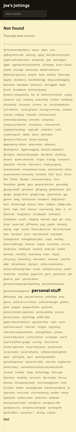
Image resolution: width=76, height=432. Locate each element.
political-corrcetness (25, 302)
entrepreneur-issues (34, 169)
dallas (26, 134)
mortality (21, 254)
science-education (14, 337)
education (9, 164)
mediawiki (24, 249)
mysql (55, 254)
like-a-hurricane (62, 229)
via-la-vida (23, 392)
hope (15, 209)
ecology (51, 159)
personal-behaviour (53, 284)
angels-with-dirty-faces (17, 59)
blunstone (9, 84)
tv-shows (9, 387)
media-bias (10, 249)
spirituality (18, 357)
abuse (35, 50)
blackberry (20, 79)
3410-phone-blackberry (17, 50)
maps (49, 239)
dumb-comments (24, 159)
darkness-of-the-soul (15, 139)
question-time (40, 322)
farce (59, 174)
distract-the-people (28, 154)
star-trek (50, 361)
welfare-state (25, 397)
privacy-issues (12, 317)
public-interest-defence (17, 322)
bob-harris (36, 84)
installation (10, 219)
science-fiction (35, 337)
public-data (43, 317)
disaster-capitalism (52, 149)
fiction (67, 174)
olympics (33, 264)
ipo (61, 219)
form (56, 179)
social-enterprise (35, 347)
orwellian (23, 274)
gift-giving (41, 189)
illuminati (9, 214)
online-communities (51, 264)
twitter (20, 387)
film (6, 179)
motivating (34, 254)
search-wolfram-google (17, 342)
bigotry (8, 79)
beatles (32, 74)
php (20, 296)
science (58, 332)
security (37, 342)
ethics (68, 169)
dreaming (60, 154)
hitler (41, 204)
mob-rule (50, 249)
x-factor (51, 412)
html (23, 209)
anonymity (38, 59)
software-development (54, 352)
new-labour (39, 259)
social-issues (55, 347)
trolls (64, 382)
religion (41, 327)
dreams (8, 159)
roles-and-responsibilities (18, 332)
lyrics (27, 234)
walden (55, 392)
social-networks (30, 352)
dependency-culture (15, 144)
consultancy (35, 124)
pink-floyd (51, 296)
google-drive (21, 194)
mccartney (53, 244)
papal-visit (37, 274)
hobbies (50, 204)
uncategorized (34, 387)
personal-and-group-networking (22, 284)
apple (7, 64)
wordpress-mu (12, 407)
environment (55, 169)
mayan (41, 244)
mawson (30, 244)
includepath (39, 214)
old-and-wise (18, 264)
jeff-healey (32, 224)
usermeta (9, 392)
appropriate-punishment (26, 64)
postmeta (47, 307)
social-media (11, 352)
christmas (24, 104)
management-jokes (32, 239)
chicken (54, 99)
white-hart (41, 397)
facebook (41, 174)
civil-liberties (11, 109)
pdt (70, 274)
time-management (48, 382)
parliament (59, 274)
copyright (33, 129)
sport (30, 357)
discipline (9, 154)
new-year (53, 259)
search (63, 337)
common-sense (47, 114)
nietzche (65, 259)
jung (42, 224)
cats (18, 99)
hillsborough (18, 204)
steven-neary (11, 367)
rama (62, 322)
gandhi (21, 184)
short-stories (51, 342)
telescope (57, 372)
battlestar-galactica (15, 74)
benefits (51, 74)
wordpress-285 (51, 402)
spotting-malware (45, 357)
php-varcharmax (34, 296)
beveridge (64, 74)
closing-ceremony (50, 109)
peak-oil (8, 279)
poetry (7, 302)
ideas (58, 209)
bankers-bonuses (49, 69)
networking (24, 259)
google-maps (37, 194)
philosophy (10, 296)
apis (48, 59)
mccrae (65, 244)
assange (18, 69)
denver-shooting (38, 139)
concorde (34, 119)
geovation (27, 189)
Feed (6, 419)
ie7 (70, 209)
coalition (67, 109)
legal (16, 229)
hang (17, 199)
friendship (9, 184)
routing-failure (43, 332)
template (22, 377)
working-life (55, 407)
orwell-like (10, 274)
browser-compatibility (16, 94)
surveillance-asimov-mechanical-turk (42, 367)
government (54, 194)
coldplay (19, 114)
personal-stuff (46, 290)
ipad (54, 219)
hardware (43, 199)
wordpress (34, 402)
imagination (24, 214)
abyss (44, 50)
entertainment (12, 169)
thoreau (8, 382)
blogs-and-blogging (58, 79)
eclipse (40, 159)
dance (35, 134)
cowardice (47, 129)
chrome (37, 104)
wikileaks (54, 397)
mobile (61, 249)
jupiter (51, 224)
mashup (58, 239)
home (7, 209)
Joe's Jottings (17, 5)
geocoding (62, 184)
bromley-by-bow (37, 89)
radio (54, 322)
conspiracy (48, 119)
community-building (15, 119)
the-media (49, 377)
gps (65, 194)
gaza (30, 184)
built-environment (51, 94)
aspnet (7, 69)
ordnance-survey (52, 269)
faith (51, 174)
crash (58, 129)
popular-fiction (31, 307)
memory (37, 249)
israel (7, 224)
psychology (28, 317)
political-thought (48, 302)
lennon (25, 229)
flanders (24, 179)
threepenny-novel (25, 382)
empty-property (52, 164)
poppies (16, 307)
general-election (44, 184)
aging (41, 54)
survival (8, 372)
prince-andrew (44, 312)
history (32, 204)
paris (48, 274)
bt (38, 94)
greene (8, 199)
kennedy (62, 224)
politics (64, 302)
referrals (30, 327)
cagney (68, 94)
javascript (18, 224)
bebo (42, 74)
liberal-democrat (41, 229)
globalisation (56, 189)
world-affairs (11, 412)
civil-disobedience (59, 104)
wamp (64, 392)
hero (6, 204)
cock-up (8, 114)
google (7, 194)
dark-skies (47, 134)
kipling (7, 229)
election (21, 164)
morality (8, 254)
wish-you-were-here (15, 402)
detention (49, 144)
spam (7, 357)
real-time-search (13, 327)
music (46, 254)
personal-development (16, 291)
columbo (31, 114)
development (11, 149)
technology (42, 372)
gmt (68, 189)
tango (30, 372)
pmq (61, 296)
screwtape (51, 337)
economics (64, 159)
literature (16, 234)
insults (22, 219)
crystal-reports (12, 134)
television (9, 377)
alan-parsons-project (58, 54)
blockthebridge (37, 79)
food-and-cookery (41, 179)
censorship (41, 99)
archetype (48, 64)
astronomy (31, 69)
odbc (6, 264)
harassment (29, 199)
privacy (59, 312)
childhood (66, 99)
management (11, 239)
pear (17, 279)
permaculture (30, 279)
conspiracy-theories (15, 124)
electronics (35, 164)
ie (65, 209)
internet (45, 219)
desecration (35, 144)
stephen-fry (64, 361)
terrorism (35, 377)
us (69, 387)
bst (33, 94)
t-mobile (19, 372)
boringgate (51, 84)
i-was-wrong (46, 209)
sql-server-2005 (34, 361)
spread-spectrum (13, 361)
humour (32, 209)
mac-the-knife (40, 234)
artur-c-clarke (64, 64)
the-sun (62, 377)
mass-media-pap (13, 244)
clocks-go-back (29, 109)
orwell (67, 269)
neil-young (9, 259)
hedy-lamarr (58, 199)
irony (68, 219)
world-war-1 (27, 412)
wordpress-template (34, 407)
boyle (62, 84)
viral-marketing (40, 392)
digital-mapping (30, 149)
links (6, 234)
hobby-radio (64, 204)
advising (30, 54)
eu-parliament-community (18, 174)
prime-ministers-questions (19, 312)
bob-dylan (22, 84)
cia (45, 104)
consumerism (52, 124)
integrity (33, 219)
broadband (19, 89)
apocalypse (59, 59)
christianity (10, 104)
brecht (7, 89)
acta (52, 50)
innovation (54, 214)
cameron (9, 99)
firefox (14, 179)
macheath (56, 234)
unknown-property (54, 387)
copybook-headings (14, 129)
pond (6, 307)
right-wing (54, 327)
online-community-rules (17, 269)
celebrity (28, 99)
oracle (36, 269)
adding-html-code (14, 54)
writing (41, 412)
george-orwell (12, 189)
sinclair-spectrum (14, 347)
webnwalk (9, 397)
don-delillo (47, 154)
